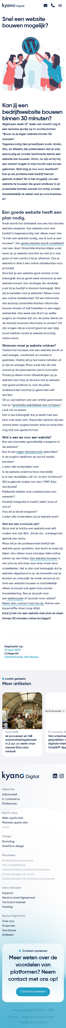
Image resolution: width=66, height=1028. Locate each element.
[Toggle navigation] (60, 5)
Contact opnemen (33, 991)
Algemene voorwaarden (38, 1017)
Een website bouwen (43, 558)
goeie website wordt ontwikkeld (42, 243)
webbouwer (15, 598)
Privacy (14, 1017)
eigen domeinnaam (29, 452)
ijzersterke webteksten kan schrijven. (36, 405)
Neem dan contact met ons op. (23, 603)
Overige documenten (33, 1022)
